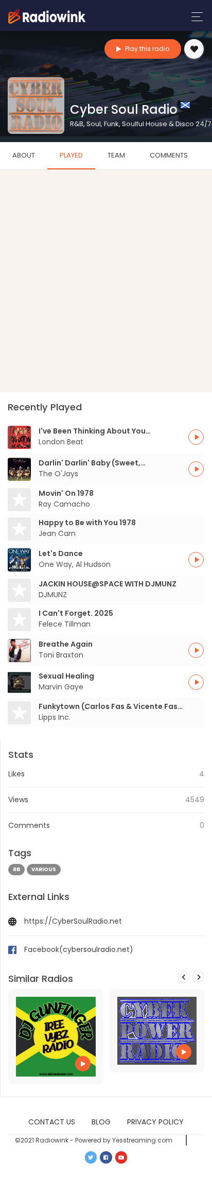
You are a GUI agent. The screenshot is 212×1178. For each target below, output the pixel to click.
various (43, 869)
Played (71, 155)
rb (16, 869)
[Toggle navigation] (194, 17)
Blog (101, 1122)
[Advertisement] (106, 281)
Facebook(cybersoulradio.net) (78, 949)
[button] (196, 437)
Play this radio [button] (146, 48)
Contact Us (51, 1122)
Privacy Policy (155, 1122)
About (23, 155)
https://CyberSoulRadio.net (73, 921)
